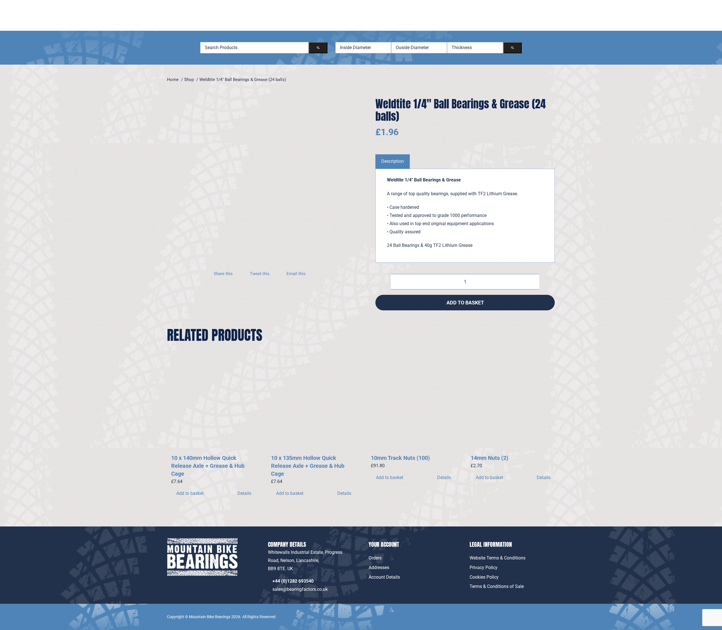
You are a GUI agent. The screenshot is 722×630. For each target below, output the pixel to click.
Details (244, 493)
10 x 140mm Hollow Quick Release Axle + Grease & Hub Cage (208, 466)
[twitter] (551, 612)
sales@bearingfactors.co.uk (301, 589)
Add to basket (465, 303)
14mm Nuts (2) (489, 458)
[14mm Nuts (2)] (510, 404)
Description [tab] (392, 161)
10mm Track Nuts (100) (400, 458)
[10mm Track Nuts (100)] (411, 404)
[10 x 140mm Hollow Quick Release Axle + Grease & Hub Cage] (211, 404)
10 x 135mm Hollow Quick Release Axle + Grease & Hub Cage (307, 466)
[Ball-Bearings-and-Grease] (251, 179)
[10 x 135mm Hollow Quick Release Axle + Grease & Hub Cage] (311, 404)
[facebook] (538, 612)
